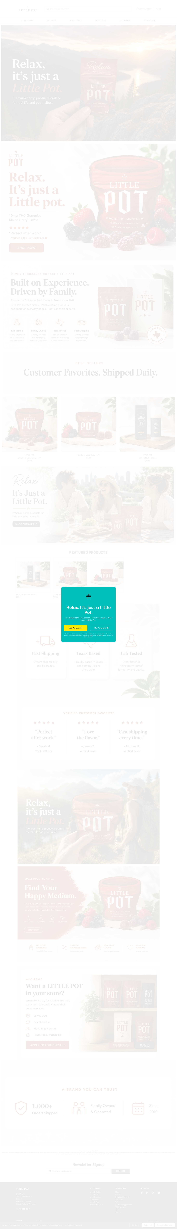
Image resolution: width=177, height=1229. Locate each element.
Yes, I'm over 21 (75, 628)
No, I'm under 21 (101, 628)
